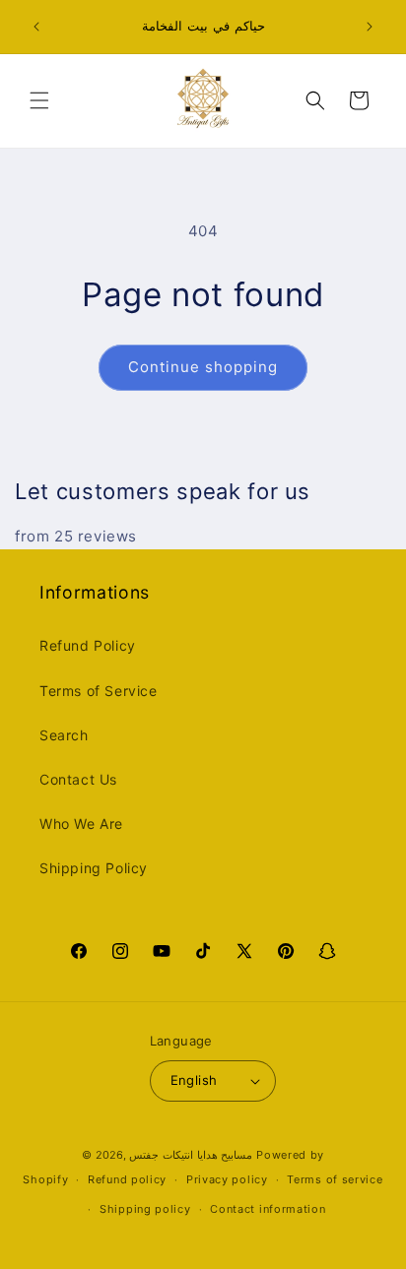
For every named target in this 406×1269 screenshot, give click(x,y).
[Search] (315, 100)
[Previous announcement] (36, 26)
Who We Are (81, 823)
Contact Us (78, 779)
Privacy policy (227, 1179)
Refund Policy (87, 645)
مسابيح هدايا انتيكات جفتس (190, 1155)
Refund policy (127, 1179)
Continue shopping (203, 366)
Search (64, 735)
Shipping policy (145, 1209)
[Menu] (39, 100)
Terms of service (334, 1179)
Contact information (267, 1209)
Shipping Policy (93, 867)
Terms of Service (98, 690)
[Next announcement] (369, 26)
